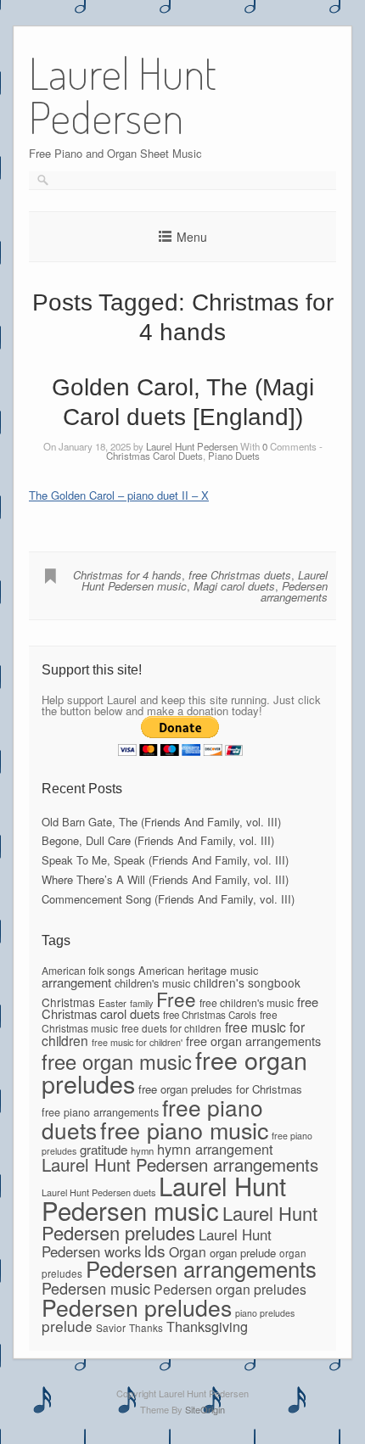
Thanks (146, 1327)
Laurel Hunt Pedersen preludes (179, 1222)
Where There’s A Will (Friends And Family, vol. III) (165, 879)
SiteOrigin (205, 1409)
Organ (187, 1251)
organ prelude (243, 1253)
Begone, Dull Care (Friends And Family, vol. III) (158, 840)
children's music (152, 983)
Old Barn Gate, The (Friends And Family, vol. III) (161, 822)
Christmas (68, 1001)
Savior (111, 1327)
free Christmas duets (239, 575)
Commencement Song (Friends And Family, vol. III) (168, 899)
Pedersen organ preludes (230, 1288)
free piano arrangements (100, 1112)
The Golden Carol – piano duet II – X (119, 495)
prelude (67, 1325)
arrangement (76, 982)
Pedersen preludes (137, 1307)
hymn (142, 1150)
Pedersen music (96, 1288)
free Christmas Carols (209, 1014)
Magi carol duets (234, 586)
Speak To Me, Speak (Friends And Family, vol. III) (165, 860)
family (141, 1003)
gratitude (103, 1149)
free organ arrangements (253, 1040)
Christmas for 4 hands (127, 575)
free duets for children (171, 1028)
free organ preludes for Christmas (220, 1089)
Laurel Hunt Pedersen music (164, 1197)
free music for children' (137, 1042)
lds (155, 1250)
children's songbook (247, 982)
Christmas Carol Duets (154, 455)
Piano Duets (234, 455)
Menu (192, 236)
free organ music (117, 1061)
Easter (112, 1003)
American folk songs (88, 970)
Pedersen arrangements (294, 591)
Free (176, 998)
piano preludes (265, 1313)
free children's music (246, 1002)
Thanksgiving (207, 1326)
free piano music (184, 1129)
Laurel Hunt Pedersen (192, 446)
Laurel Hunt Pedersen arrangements (180, 1164)
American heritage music (198, 970)
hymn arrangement (215, 1149)
